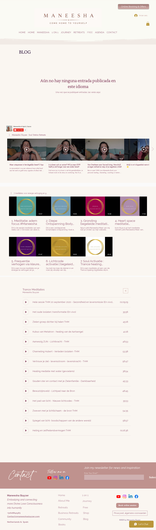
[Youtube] (49, 477)
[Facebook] (67, 477)
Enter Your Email (90, 473)
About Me (64, 500)
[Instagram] (55, 477)
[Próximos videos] (152, 149)
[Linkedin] (61, 477)
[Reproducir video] (26, 149)
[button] (148, 24)
